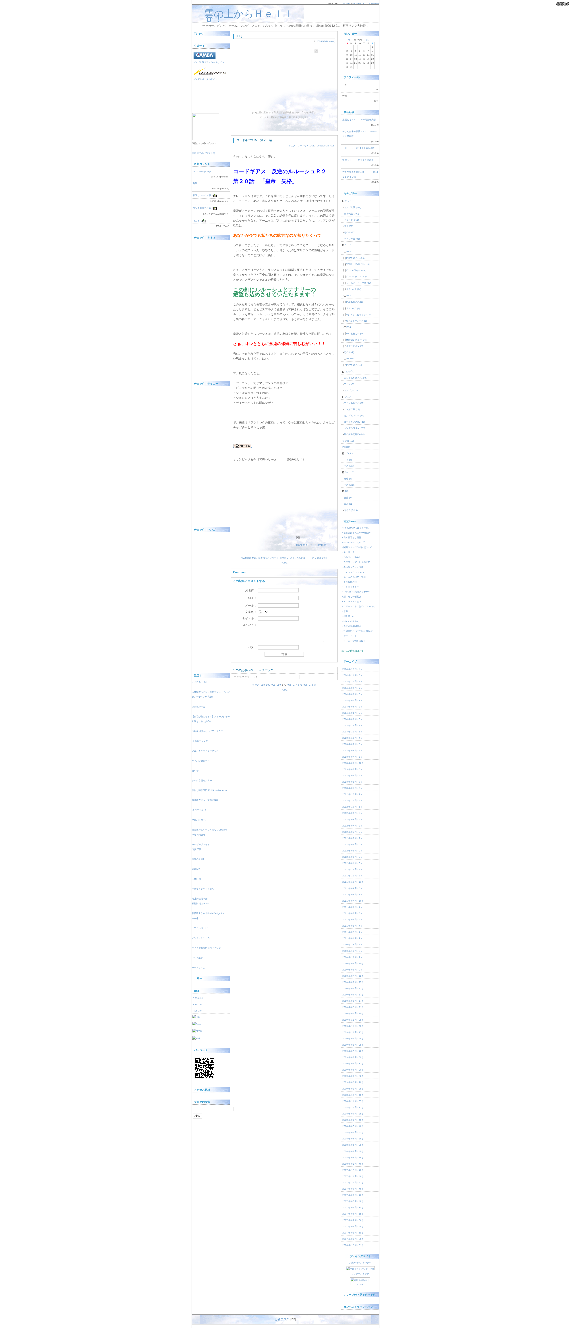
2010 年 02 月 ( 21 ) (352, 1007)
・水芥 (344, 611)
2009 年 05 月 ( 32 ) (352, 1063)
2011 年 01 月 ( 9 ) (352, 938)
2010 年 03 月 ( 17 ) (352, 1001)
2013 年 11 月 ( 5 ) (352, 731)
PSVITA (349, 358)
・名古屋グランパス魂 (352, 567)
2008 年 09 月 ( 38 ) (352, 1113)
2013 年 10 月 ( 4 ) (352, 738)
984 (257, 685)
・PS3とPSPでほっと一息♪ (355, 527)
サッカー (348, 201)
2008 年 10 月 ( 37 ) (352, 1107)
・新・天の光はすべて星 (353, 577)
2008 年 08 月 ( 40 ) (352, 1120)
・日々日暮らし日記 (351, 537)
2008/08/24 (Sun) (326, 145)
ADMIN (346, 3)
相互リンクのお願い (203, 195)
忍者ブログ (282, 1319)
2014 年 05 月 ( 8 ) (352, 706)
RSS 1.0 (197, 1004)
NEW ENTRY (359, 3)
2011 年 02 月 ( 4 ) (352, 932)
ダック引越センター (202, 780)
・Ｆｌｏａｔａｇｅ (351, 601)
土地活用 (196, 879)
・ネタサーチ (348, 552)
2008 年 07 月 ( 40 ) (352, 1126)
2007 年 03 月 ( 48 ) (352, 1226)
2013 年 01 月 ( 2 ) (352, 788)
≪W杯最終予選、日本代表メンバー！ (259, 558)
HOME (284, 562)
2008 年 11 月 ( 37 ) (352, 1101)
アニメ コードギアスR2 (301, 145)
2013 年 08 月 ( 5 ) (352, 750)
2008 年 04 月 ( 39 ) (352, 1145)
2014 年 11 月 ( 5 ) (352, 675)
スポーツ (348, 472)
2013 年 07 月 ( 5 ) (352, 757)
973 (311, 685)
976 (300, 685)
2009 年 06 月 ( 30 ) (352, 1057)
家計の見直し (198, 859)
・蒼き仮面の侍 (349, 582)
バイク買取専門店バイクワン (206, 948)
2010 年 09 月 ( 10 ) (352, 963)
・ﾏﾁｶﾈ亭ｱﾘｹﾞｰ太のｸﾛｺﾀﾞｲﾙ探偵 (356, 631)
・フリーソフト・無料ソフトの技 (358, 606)
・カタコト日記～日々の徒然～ (356, 562)
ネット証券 (197, 957)
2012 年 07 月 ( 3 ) (352, 825)
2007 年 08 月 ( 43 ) (352, 1195)
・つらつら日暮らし (351, 557)
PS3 (347, 327)
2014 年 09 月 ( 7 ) (352, 688)
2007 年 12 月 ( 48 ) (352, 1170)
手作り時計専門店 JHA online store (209, 790)
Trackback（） (305, 545)
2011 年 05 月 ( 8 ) (352, 913)
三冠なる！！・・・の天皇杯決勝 (359, 119)
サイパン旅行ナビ (201, 761)
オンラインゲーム (201, 938)
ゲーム (347, 245)
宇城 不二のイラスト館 (203, 153)
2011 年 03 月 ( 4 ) (352, 926)
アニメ (347, 396)
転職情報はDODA (200, 903)
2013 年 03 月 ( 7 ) (352, 782)
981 (273, 685)
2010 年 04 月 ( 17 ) (352, 994)
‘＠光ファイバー (200, 810)
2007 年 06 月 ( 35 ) (352, 1207)
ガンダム (348, 371)
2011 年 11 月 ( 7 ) (352, 875)
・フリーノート (349, 636)
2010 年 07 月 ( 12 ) (352, 976)
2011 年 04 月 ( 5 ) (352, 919)
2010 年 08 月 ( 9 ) (352, 969)
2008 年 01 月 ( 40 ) (352, 1164)
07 (349, 40)
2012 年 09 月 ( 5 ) (352, 813)
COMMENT (373, 3)
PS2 (347, 295)
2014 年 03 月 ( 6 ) (352, 719)
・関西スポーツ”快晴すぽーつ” (356, 547)
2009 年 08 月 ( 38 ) (352, 1045)
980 (279, 685)
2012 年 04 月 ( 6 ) (352, 844)
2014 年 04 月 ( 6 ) (352, 713)
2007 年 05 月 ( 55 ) (352, 1214)
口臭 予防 (196, 849)
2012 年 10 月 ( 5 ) (352, 807)
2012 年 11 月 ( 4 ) (352, 800)
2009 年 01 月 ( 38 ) (352, 1088)
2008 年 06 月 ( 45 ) (352, 1132)
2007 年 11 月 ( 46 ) (352, 1176)
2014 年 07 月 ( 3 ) (352, 700)
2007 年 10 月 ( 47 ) (352, 1182)
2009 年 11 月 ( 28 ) (352, 1026)
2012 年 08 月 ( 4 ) (352, 819)
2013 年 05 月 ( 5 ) (352, 769)
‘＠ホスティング (200, 741)
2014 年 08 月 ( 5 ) (352, 694)
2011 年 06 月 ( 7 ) (352, 907)
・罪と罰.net (347, 616)
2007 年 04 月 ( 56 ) (352, 1220)
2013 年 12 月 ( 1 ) (352, 725)
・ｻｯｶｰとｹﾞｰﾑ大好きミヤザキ (355, 591)
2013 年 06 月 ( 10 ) (352, 763)
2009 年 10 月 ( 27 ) (352, 1032)
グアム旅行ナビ (199, 928)
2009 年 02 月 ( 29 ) (352, 1082)
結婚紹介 (196, 869)
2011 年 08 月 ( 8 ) (352, 894)
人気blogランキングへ (360, 1262)
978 (290, 685)
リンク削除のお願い (203, 208)
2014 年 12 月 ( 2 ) (352, 669)
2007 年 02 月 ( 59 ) (352, 1232)
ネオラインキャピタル (203, 889)
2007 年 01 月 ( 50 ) (352, 1239)
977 (295, 685)
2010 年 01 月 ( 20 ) (352, 1013)
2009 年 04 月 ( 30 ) (352, 1070)
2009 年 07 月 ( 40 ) (352, 1051)
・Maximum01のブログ (353, 542)
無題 (195, 183)
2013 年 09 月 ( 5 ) (352, 744)
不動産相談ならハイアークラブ (207, 731)
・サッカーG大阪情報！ (353, 641)
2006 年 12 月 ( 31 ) (352, 1245)
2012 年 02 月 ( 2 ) (352, 857)
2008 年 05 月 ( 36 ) (352, 1138)
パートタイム (198, 967)
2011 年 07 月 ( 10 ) (352, 901)
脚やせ (195, 770)
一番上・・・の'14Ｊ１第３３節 (358, 148)
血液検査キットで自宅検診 (205, 800)
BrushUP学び (198, 706)
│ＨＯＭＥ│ (284, 558)
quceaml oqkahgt (202, 171)
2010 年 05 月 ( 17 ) (352, 988)
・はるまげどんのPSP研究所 (355, 532)
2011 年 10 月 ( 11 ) (352, 882)
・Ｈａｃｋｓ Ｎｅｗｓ (352, 572)
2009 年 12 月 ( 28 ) (352, 1020)
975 (306, 685)
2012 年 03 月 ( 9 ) (352, 850)
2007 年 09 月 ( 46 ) (352, 1189)
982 (268, 685)
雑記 (346, 491)
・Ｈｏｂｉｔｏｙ (350, 587)
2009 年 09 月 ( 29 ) (352, 1038)
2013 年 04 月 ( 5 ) (352, 775)
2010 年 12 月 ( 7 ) (352, 944)
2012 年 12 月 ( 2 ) (352, 794)
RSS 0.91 (198, 998)
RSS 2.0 (197, 1010)
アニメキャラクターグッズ (205, 751)
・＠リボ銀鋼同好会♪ (351, 626)
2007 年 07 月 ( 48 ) (352, 1201)
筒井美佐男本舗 (199, 898)
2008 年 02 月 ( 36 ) (352, 1157)
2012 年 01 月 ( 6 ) (352, 863)
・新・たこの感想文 (351, 596)
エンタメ (348, 453)
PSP (347, 251)
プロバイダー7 (199, 820)
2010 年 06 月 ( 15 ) (352, 982)
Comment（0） (324, 545)
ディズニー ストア (201, 682)
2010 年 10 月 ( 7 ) (352, 957)
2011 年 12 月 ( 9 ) (352, 869)
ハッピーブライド (201, 844)
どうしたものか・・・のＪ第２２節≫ (309, 558)
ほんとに (197, 220)
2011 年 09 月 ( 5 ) (352, 888)
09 (367, 40)
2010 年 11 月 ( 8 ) (352, 951)
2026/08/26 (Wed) (326, 41)
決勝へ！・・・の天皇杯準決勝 (358, 160)
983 (263, 685)
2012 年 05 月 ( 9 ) (352, 838)
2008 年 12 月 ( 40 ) (352, 1095)
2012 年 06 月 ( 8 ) (352, 832)
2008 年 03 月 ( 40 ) (352, 1151)
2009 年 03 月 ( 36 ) (352, 1076)
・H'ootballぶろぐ (350, 621)
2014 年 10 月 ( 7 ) (352, 681)
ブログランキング (360, 1273)
